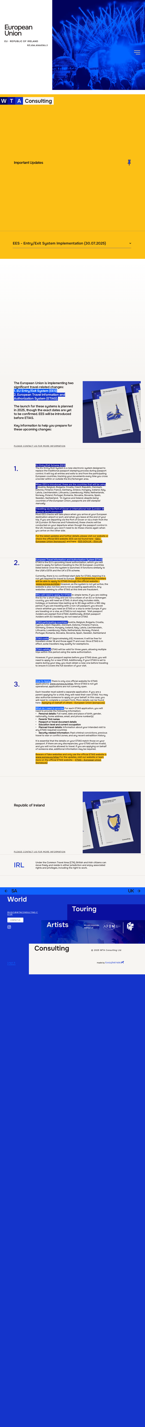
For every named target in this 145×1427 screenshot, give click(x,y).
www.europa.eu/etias (61, 683)
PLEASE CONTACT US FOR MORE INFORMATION (39, 446)
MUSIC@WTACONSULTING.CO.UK (22, 913)
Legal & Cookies (11, 963)
